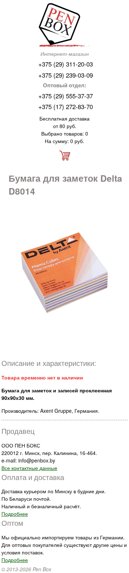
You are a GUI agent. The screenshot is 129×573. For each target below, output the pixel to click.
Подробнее (14, 513)
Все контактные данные (29, 467)
